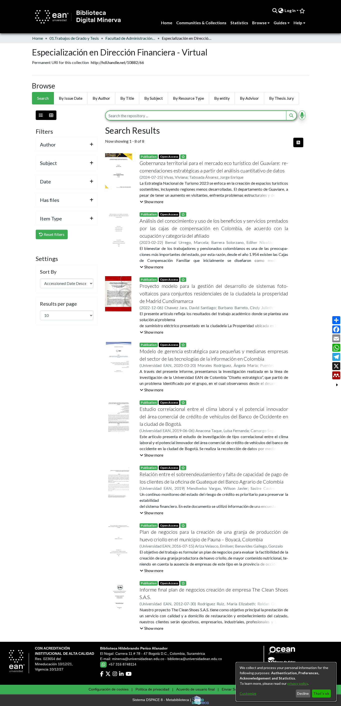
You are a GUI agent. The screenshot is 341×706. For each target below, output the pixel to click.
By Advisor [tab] (249, 98)
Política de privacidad (152, 689)
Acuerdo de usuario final (195, 689)
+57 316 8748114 (122, 664)
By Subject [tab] (153, 98)
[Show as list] (41, 115)
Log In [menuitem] (290, 10)
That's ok (321, 693)
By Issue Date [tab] (70, 98)
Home (37, 38)
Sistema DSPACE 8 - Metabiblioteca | (162, 700)
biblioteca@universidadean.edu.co (195, 659)
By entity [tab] (222, 98)
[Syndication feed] (298, 142)
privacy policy (297, 683)
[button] (152, 201)
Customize (248, 693)
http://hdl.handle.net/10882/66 (117, 62)
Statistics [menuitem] (239, 22)
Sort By (48, 272)
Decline (303, 693)
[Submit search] (275, 10)
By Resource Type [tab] (188, 98)
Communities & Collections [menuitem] (201, 22)
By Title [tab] (127, 98)
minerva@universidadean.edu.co (138, 659)
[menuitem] (281, 10)
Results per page (58, 304)
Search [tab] (43, 98)
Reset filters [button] (53, 234)
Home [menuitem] (166, 22)
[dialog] (286, 682)
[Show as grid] (51, 115)
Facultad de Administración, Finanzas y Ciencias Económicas (130, 38)
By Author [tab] (101, 98)
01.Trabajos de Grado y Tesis (74, 38)
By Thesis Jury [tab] (281, 98)
